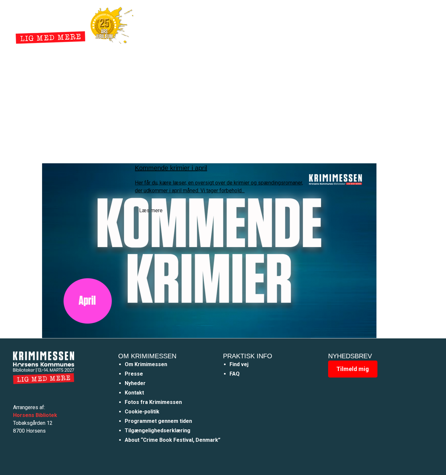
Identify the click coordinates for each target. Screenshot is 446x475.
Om (272, 24)
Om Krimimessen (146, 364)
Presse (134, 374)
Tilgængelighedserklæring (157, 430)
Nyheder (247, 24)
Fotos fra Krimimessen (153, 402)
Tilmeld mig (352, 368)
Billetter (329, 24)
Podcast (298, 24)
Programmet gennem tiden (158, 421)
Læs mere (151, 210)
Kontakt (134, 393)
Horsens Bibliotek (35, 415)
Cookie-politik (142, 411)
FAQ (235, 374)
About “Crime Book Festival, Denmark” (172, 440)
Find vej (239, 364)
